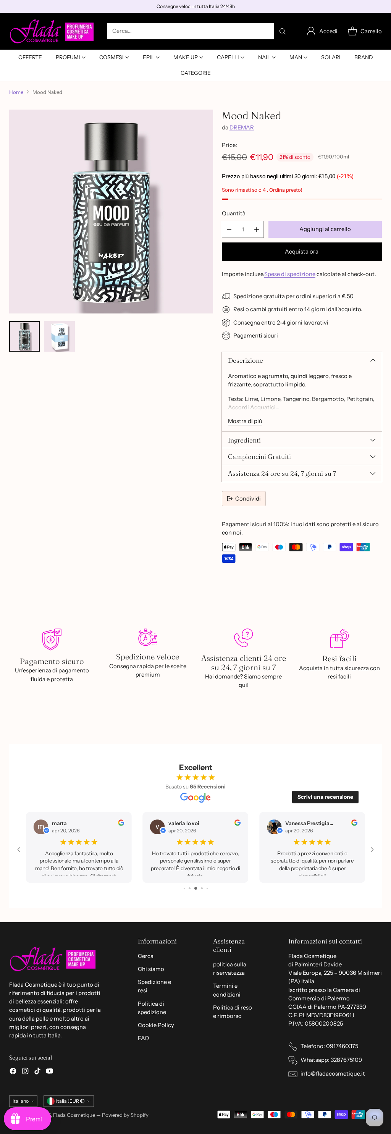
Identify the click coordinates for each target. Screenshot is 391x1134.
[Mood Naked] (111, 211)
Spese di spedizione (289, 274)
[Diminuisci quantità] (229, 229)
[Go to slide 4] (190, 888)
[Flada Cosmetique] (52, 31)
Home (16, 92)
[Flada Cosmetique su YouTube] (49, 1072)
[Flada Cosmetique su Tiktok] (37, 1072)
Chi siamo (151, 969)
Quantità (234, 213)
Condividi (248, 498)
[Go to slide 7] (207, 888)
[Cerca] (282, 31)
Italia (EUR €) (70, 1101)
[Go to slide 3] (185, 888)
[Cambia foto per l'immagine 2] (59, 336)
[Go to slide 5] (197, 888)
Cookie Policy (156, 1025)
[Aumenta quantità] (256, 229)
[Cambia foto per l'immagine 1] (24, 336)
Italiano (21, 1101)
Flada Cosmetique (74, 1115)
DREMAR (241, 127)
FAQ (143, 1038)
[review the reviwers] (121, 824)
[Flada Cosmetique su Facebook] (13, 1072)
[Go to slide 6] (202, 888)
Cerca (145, 956)
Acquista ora (301, 251)
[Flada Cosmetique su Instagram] (25, 1072)
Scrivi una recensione (325, 796)
